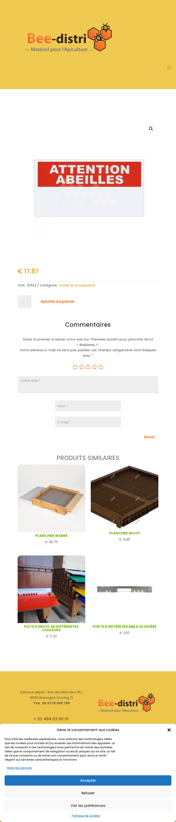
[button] (169, 730)
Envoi (149, 437)
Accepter (88, 780)
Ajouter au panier (58, 301)
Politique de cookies (86, 816)
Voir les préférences (88, 805)
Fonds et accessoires (77, 285)
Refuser (88, 793)
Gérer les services (19, 768)
